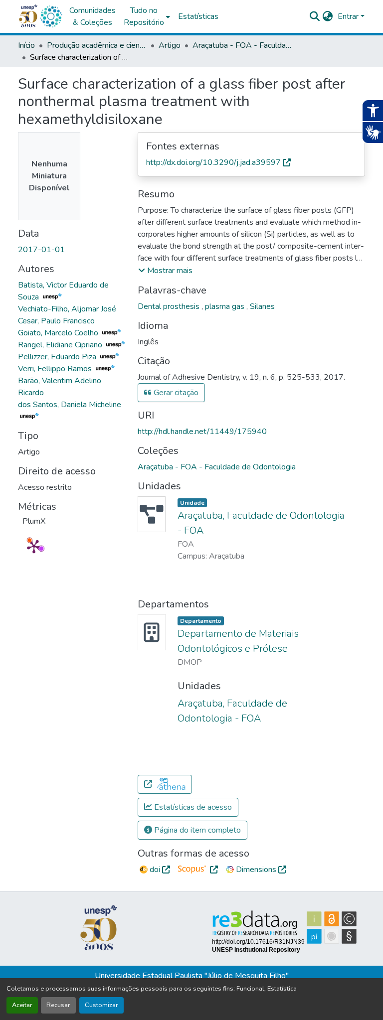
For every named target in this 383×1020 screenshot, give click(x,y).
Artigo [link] (170, 45)
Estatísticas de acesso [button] (192, 807)
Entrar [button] (349, 16)
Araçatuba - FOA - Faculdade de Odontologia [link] (242, 45)
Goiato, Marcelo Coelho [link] (59, 332)
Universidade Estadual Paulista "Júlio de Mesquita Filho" (192, 975)
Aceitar (22, 1005)
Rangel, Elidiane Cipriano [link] (61, 344)
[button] (50, 16)
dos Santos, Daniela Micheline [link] (69, 404)
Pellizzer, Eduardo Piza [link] (58, 356)
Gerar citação (175, 392)
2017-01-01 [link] (41, 249)
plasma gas (225, 306)
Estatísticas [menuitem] (198, 16)
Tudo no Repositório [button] (144, 16)
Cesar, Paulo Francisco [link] (56, 320)
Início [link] (26, 45)
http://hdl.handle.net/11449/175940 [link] (202, 431)
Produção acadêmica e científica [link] (97, 45)
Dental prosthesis (169, 306)
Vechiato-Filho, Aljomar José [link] (67, 308)
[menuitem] (147, 16)
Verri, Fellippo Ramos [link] (56, 368)
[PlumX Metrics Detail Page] (34, 546)
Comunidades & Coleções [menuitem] (92, 16)
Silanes (262, 306)
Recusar (58, 1005)
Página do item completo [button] (196, 830)
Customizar (101, 1005)
